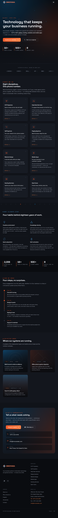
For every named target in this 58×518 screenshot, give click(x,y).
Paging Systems (34, 474)
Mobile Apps (34, 479)
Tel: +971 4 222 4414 (36, 498)
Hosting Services (35, 482)
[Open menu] (53, 2)
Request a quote (12, 427)
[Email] (7, 480)
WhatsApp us (30, 427)
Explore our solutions (10, 39)
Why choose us (6, 494)
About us (5, 492)
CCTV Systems (34, 466)
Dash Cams (33, 484)
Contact (5, 502)
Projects (5, 497)
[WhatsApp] (4, 480)
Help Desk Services (35, 471)
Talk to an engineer (31, 39)
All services (5, 499)
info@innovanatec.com (36, 503)
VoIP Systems (34, 469)
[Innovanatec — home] (9, 2)
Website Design (34, 476)
